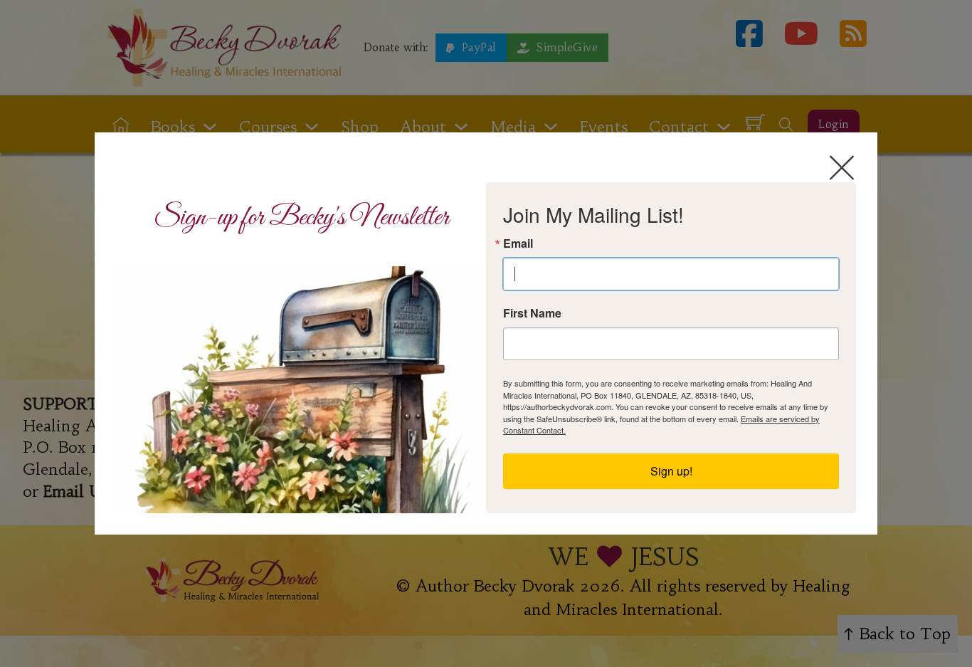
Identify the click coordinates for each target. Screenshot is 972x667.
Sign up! (671, 471)
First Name (532, 313)
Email (518, 243)
